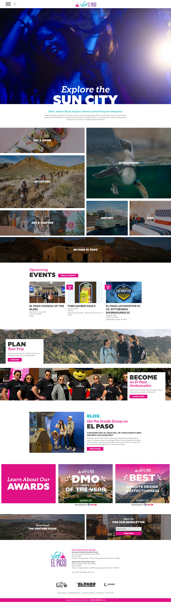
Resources (91, 572)
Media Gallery (83, 572)
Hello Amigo (96, 600)
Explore (15, 359)
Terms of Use (110, 593)
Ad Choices (100, 593)
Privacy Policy (61, 593)
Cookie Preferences (74, 593)
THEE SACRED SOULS (81, 306)
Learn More (138, 396)
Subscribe (129, 533)
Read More (95, 449)
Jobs (73, 572)
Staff (76, 572)
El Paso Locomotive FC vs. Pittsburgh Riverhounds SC (123, 309)
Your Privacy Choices (88, 593)
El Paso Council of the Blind (46, 307)
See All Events (68, 275)
